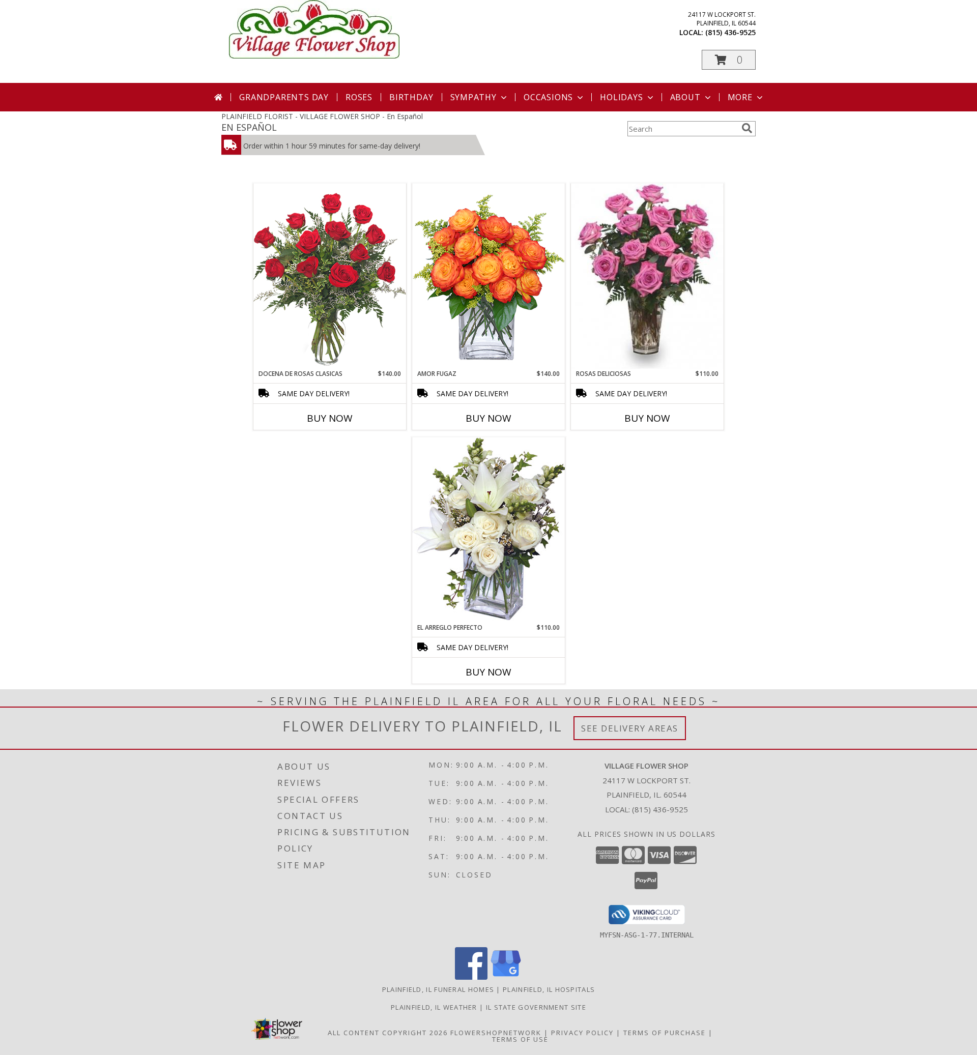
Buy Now (330, 418)
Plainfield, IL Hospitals (549, 989)
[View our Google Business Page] (506, 977)
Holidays (621, 97)
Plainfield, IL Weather (434, 1007)
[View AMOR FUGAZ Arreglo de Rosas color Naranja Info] (488, 276)
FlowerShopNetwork (495, 1032)
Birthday (411, 97)
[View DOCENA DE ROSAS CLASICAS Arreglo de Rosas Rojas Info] (329, 276)
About (685, 97)
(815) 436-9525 (730, 32)
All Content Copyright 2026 (388, 1032)
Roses (359, 97)
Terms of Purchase (664, 1032)
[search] (747, 128)
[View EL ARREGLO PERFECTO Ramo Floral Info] (488, 529)
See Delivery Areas (629, 728)
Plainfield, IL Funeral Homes (438, 989)
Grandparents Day (284, 97)
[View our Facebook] (471, 977)
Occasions (548, 97)
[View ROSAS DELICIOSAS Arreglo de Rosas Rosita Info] (647, 276)
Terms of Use (520, 1039)
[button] (729, 60)
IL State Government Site (536, 1007)
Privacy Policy (582, 1032)
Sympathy (473, 97)
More (740, 97)
